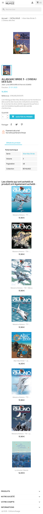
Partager (11, 124)
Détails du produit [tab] (13, 143)
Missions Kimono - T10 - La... (21, 434)
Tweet (16, 124)
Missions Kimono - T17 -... (21, 324)
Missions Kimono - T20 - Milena (21, 288)
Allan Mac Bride (29, 154)
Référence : (6, 96)
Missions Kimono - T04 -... (21, 251)
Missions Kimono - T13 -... (21, 397)
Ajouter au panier (22, 116)
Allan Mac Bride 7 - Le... (21, 361)
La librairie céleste (21, 470)
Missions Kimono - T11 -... (21, 215)
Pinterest (22, 124)
